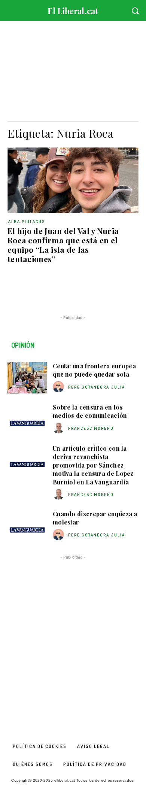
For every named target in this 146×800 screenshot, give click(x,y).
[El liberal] (73, 9)
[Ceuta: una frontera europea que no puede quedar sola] (27, 377)
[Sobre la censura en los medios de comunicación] (27, 419)
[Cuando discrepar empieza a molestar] (27, 525)
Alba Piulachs (26, 221)
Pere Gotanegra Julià (96, 387)
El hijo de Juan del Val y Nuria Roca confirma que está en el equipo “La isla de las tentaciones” (63, 244)
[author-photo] (59, 387)
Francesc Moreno (91, 428)
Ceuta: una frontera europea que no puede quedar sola (94, 370)
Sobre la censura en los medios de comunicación (90, 411)
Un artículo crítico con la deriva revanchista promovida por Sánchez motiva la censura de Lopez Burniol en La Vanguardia (93, 465)
